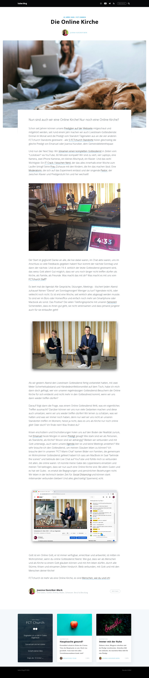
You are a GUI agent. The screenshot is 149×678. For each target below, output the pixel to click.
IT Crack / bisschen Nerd (58, 162)
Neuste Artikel (126, 670)
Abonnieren (121, 3)
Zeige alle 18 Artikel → (35, 658)
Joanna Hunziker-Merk (78, 33)
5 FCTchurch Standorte (81, 139)
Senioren (111, 302)
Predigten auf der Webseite (78, 128)
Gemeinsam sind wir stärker (35, 644)
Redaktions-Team (69, 658)
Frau (53, 166)
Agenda (70, 443)
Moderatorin (35, 170)
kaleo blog (22, 3)
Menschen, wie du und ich (96, 578)
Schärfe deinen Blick (35, 651)
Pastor (104, 170)
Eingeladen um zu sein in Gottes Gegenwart (35, 636)
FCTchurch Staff (37, 279)
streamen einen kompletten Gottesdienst (80, 151)
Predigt (71, 436)
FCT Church (81, 17)
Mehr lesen (115, 591)
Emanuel (37, 436)
